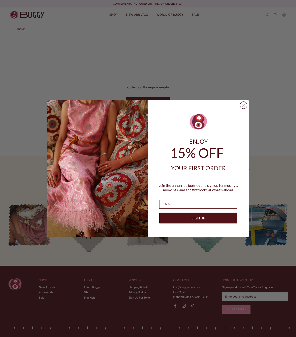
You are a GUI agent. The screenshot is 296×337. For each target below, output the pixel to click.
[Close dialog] (243, 105)
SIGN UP (198, 218)
